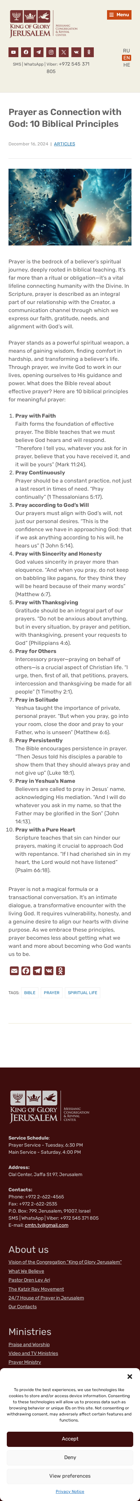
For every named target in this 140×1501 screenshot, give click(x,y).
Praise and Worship (29, 1344)
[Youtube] (13, 52)
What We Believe (26, 1271)
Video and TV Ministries (33, 1353)
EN (126, 58)
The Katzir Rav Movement (36, 1289)
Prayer (51, 992)
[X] (64, 52)
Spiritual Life (82, 992)
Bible (29, 992)
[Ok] (89, 52)
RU (126, 51)
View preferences (70, 1476)
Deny (70, 1457)
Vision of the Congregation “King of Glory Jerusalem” (65, 1262)
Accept (70, 1439)
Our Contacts (22, 1307)
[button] (129, 1376)
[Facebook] (26, 52)
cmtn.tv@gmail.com (46, 1225)
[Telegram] (38, 52)
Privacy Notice (70, 1491)
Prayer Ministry (24, 1362)
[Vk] (76, 52)
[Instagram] (51, 52)
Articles (64, 143)
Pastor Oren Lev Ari (29, 1280)
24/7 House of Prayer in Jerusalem (46, 1298)
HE (126, 65)
